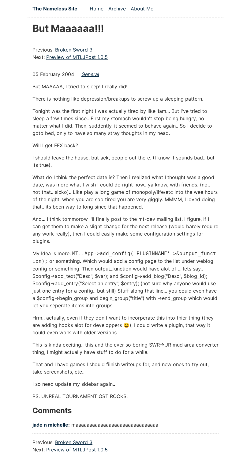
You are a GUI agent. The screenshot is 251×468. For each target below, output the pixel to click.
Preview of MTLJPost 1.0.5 (77, 57)
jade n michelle (50, 425)
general (90, 74)
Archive (117, 9)
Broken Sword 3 (73, 50)
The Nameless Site (54, 9)
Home (96, 9)
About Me (142, 9)
